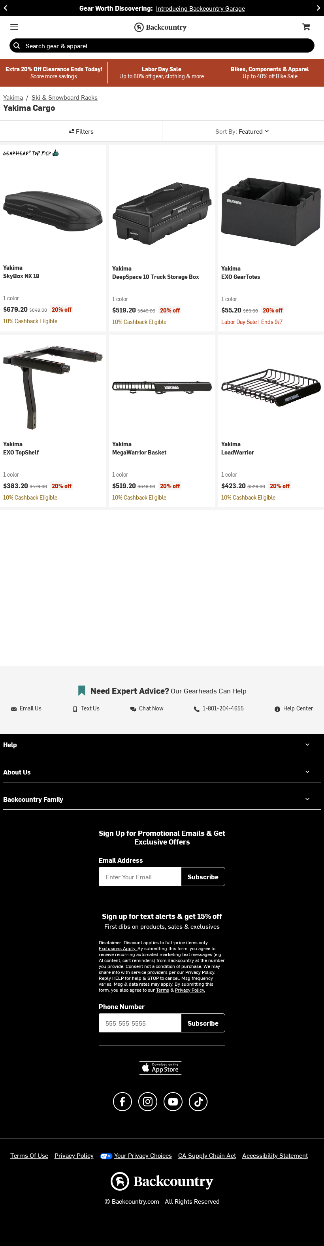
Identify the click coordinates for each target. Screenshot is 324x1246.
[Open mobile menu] (14, 27)
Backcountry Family (33, 799)
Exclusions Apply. (118, 948)
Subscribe (203, 876)
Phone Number (122, 1006)
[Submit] (16, 45)
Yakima (13, 97)
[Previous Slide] (5, 8)
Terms (162, 990)
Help (10, 744)
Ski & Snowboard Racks (65, 97)
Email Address (121, 860)
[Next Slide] (318, 8)
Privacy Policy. (190, 990)
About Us (17, 771)
